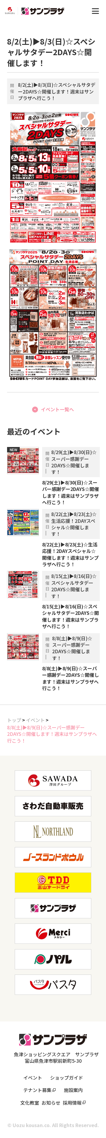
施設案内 (73, 1090)
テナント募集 (37, 1090)
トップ (14, 720)
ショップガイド (66, 1077)
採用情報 (72, 1102)
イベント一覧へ (57, 409)
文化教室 (29, 1102)
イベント (35, 720)
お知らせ (51, 1102)
